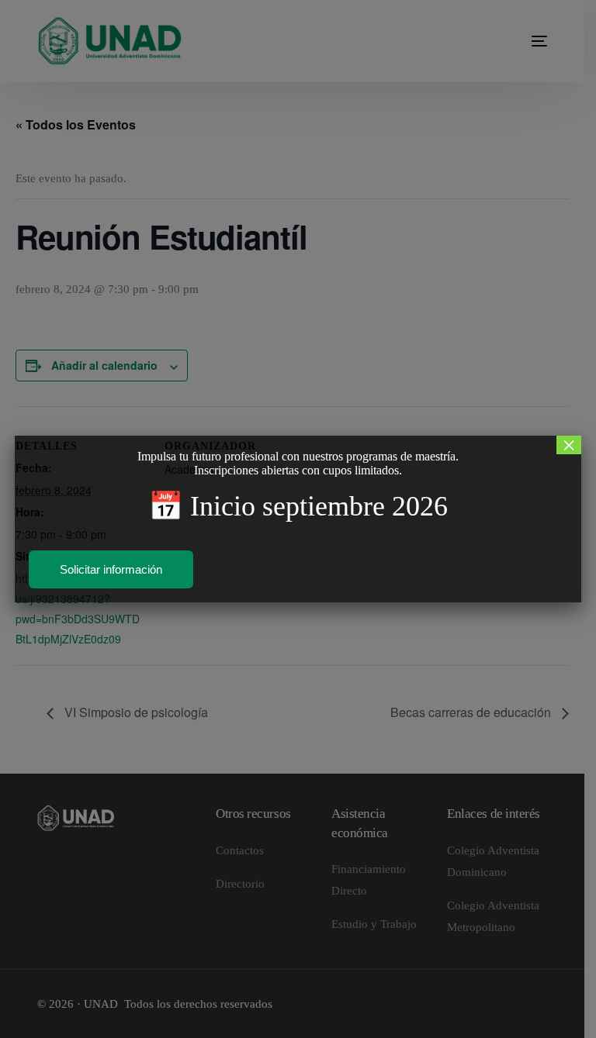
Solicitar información (111, 569)
